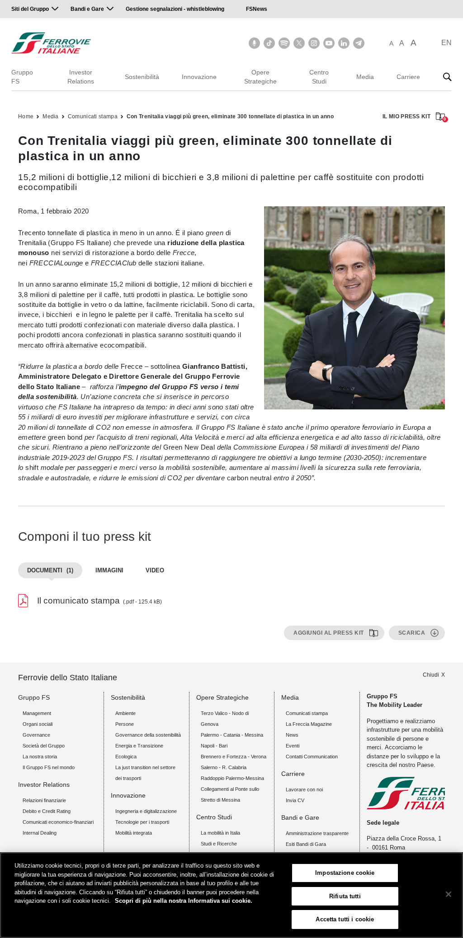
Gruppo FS (22, 77)
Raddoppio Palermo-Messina (232, 778)
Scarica (411, 633)
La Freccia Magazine (309, 724)
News (292, 735)
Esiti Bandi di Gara (306, 844)
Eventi (292, 745)
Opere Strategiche (260, 77)
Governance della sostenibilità (148, 735)
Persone (124, 724)
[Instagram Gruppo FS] (314, 43)
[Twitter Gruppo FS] (299, 43)
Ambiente (125, 713)
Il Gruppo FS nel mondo (49, 767)
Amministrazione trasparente (317, 833)
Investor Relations (80, 77)
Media (365, 76)
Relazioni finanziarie (44, 800)
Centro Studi (319, 77)
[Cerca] (447, 76)
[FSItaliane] (51, 43)
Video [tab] (155, 570)
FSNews (256, 9)
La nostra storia (40, 756)
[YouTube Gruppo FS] (329, 43)
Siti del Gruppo (30, 9)
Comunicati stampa (93, 116)
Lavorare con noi (304, 789)
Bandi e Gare (87, 9)
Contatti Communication (312, 756)
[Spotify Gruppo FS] (284, 43)
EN (446, 42)
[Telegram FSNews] (358, 43)
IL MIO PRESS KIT (414, 117)
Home (25, 116)
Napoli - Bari (214, 745)
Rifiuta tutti (345, 896)
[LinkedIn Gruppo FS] (344, 43)
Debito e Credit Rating (47, 811)
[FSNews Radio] (254, 43)
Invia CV (295, 800)
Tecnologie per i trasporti (142, 822)
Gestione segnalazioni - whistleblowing (175, 9)
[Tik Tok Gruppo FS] (269, 43)
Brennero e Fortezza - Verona (233, 756)
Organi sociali (37, 724)
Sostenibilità (142, 76)
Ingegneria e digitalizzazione (146, 811)
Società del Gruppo (44, 745)
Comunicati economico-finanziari (58, 822)
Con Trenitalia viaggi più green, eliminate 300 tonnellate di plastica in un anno (230, 116)
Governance (36, 735)
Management (37, 713)
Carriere (408, 76)
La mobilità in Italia (220, 833)
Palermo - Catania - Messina (232, 735)
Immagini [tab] (109, 570)
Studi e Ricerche (219, 843)
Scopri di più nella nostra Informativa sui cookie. (183, 900)
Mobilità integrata (133, 833)
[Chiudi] (448, 894)
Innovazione (199, 76)
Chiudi (431, 675)
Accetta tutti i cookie (345, 919)
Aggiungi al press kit (328, 633)
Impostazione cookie (344, 872)
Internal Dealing (40, 833)
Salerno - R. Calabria (223, 767)
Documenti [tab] (50, 570)
